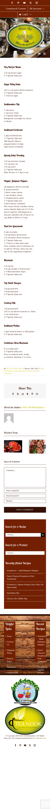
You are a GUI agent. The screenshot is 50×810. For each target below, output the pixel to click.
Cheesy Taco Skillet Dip (17, 598)
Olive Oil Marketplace (14, 368)
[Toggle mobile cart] (39, 53)
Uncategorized (31, 371)
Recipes (22, 371)
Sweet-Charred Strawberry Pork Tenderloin (20, 578)
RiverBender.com (39, 738)
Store (9, 636)
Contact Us (10, 643)
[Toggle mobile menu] (44, 53)
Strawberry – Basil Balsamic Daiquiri (22, 570)
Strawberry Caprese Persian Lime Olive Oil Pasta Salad (25, 586)
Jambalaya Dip (13, 593)
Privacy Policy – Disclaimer (10, 662)
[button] (6, 447)
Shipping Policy (10, 651)
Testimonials (10, 672)
